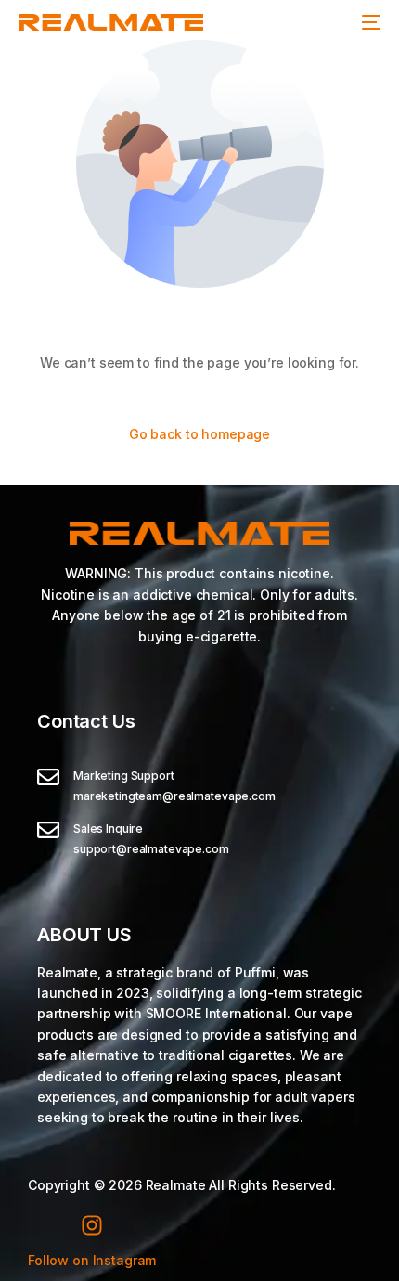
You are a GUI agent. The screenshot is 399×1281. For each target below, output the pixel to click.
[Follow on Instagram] (92, 1225)
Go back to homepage (199, 434)
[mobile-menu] (371, 22)
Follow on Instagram (92, 1260)
